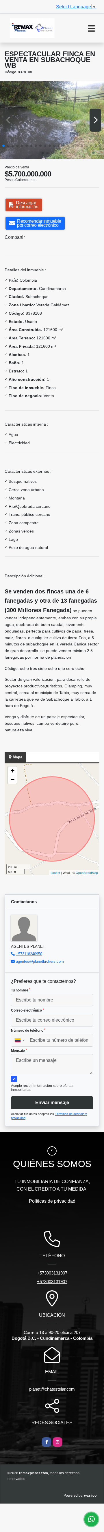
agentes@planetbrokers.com (40, 961)
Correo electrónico (27, 1010)
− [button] (12, 779)
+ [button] (12, 770)
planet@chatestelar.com (52, 1389)
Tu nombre (20, 990)
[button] (3, 146)
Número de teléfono (28, 1030)
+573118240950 (29, 954)
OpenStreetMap (87, 872)
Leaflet (55, 872)
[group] (52, 120)
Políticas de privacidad (52, 1201)
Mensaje (19, 1050)
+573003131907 (52, 1272)
